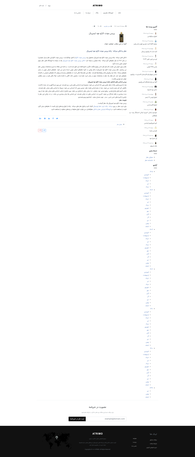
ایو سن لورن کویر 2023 (150, 59)
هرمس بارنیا (153, 131)
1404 (151, 190)
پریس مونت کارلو (81, 57)
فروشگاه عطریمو (108, 13)
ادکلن (83, 60)
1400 (151, 348)
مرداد (147, 187)
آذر (148, 217)
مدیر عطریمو (107, 26)
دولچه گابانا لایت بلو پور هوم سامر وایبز (145, 44)
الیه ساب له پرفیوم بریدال (149, 51)
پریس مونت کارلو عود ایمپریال (102, 33)
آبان (148, 214)
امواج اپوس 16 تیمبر (151, 97)
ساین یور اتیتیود (152, 89)
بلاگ (97, 13)
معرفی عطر (149, 157)
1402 (151, 269)
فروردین (146, 174)
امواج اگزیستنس (152, 105)
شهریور (147, 208)
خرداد (147, 181)
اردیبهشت (146, 178)
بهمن (147, 223)
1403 (151, 229)
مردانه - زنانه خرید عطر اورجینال (103, 106)
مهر (148, 211)
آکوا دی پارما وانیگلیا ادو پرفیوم (148, 82)
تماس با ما (77, 13)
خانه (119, 13)
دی (148, 220)
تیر (148, 184)
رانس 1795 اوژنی (152, 67)
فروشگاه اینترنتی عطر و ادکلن (102, 109)
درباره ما (88, 13)
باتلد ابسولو (153, 146)
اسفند (147, 226)
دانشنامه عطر (149, 160)
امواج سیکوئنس (152, 36)
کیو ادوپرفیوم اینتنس (150, 123)
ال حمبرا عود (153, 138)
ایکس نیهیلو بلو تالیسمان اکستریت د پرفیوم (143, 74)
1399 (151, 388)
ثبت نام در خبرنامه (77, 418)
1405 (151, 171)
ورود (49, 5)
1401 (151, 309)
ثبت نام (41, 5)
